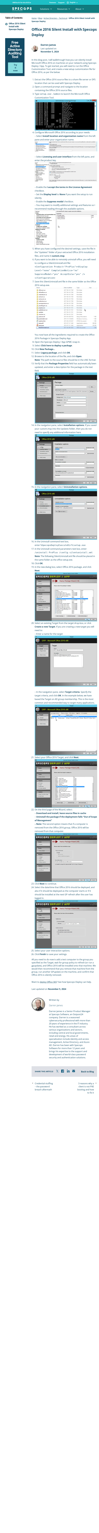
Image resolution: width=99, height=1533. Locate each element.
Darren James (48, 44)
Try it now (15, 67)
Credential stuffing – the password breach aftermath (44, 1086)
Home (34, 18)
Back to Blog (87, 1071)
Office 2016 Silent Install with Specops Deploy (17, 26)
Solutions (44, 9)
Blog (40, 18)
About (78, 9)
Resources (62, 9)
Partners (52, 2)
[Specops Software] (22, 10)
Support (61, 2)
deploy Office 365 (48, 982)
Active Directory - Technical (55, 18)
